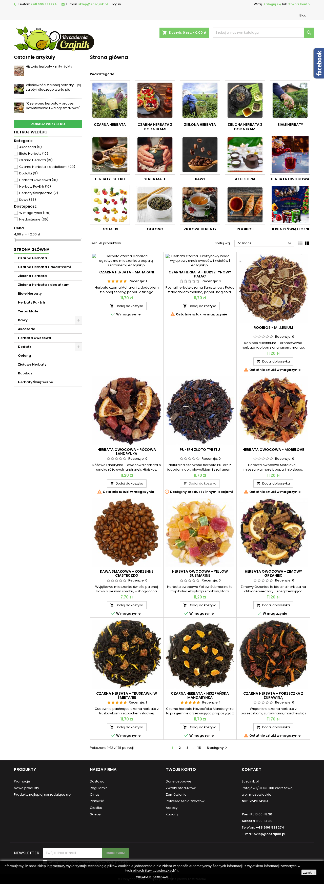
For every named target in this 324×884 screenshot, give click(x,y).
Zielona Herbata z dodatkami (44, 284)
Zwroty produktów (181, 788)
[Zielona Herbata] (200, 100)
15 (199, 747)
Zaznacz (265, 243)
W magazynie (35, 212)
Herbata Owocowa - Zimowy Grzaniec (273, 573)
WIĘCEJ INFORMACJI (152, 877)
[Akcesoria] (245, 155)
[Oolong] (155, 205)
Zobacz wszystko (48, 124)
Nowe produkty (26, 788)
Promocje (22, 781)
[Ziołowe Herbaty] (200, 205)
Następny (217, 747)
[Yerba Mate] (155, 155)
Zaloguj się (272, 4)
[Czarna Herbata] (110, 100)
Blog (303, 15)
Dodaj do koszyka (126, 306)
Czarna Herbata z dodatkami (47, 166)
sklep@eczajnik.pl (93, 4)
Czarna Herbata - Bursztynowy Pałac (200, 274)
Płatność (97, 801)
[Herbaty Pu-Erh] (110, 155)
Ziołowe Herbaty (32, 364)
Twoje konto (181, 769)
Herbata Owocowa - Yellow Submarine (200, 573)
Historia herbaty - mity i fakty (49, 66)
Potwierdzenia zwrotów (185, 801)
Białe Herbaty (33, 153)
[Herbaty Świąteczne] (290, 205)
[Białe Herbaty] (290, 100)
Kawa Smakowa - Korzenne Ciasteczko (126, 573)
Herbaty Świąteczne (38, 193)
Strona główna (31, 249)
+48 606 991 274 (44, 4)
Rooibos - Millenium (273, 327)
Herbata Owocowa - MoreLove (273, 449)
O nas (94, 794)
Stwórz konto (299, 4)
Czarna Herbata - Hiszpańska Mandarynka (200, 695)
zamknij (309, 872)
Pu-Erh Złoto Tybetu (200, 449)
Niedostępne (33, 219)
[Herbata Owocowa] (290, 155)
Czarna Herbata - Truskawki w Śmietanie (126, 695)
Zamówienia (176, 794)
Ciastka (96, 807)
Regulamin (99, 788)
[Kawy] (200, 155)
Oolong (24, 355)
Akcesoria (30, 147)
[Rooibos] (245, 205)
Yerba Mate (28, 311)
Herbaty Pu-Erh (35, 186)
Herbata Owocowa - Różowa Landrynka (126, 451)
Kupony (172, 814)
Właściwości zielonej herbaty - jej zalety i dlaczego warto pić (53, 87)
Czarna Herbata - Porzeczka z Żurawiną (273, 695)
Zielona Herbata (32, 275)
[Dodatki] (110, 205)
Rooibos (25, 373)
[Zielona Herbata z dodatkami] (245, 100)
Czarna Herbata (36, 160)
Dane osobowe (178, 781)
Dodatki (28, 173)
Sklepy (95, 814)
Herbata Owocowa (38, 179)
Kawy (27, 199)
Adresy (171, 807)
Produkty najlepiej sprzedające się (42, 794)
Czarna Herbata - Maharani (126, 272)
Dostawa (97, 781)
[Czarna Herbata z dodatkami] (155, 100)
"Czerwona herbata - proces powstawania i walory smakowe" (53, 105)
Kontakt (251, 769)
